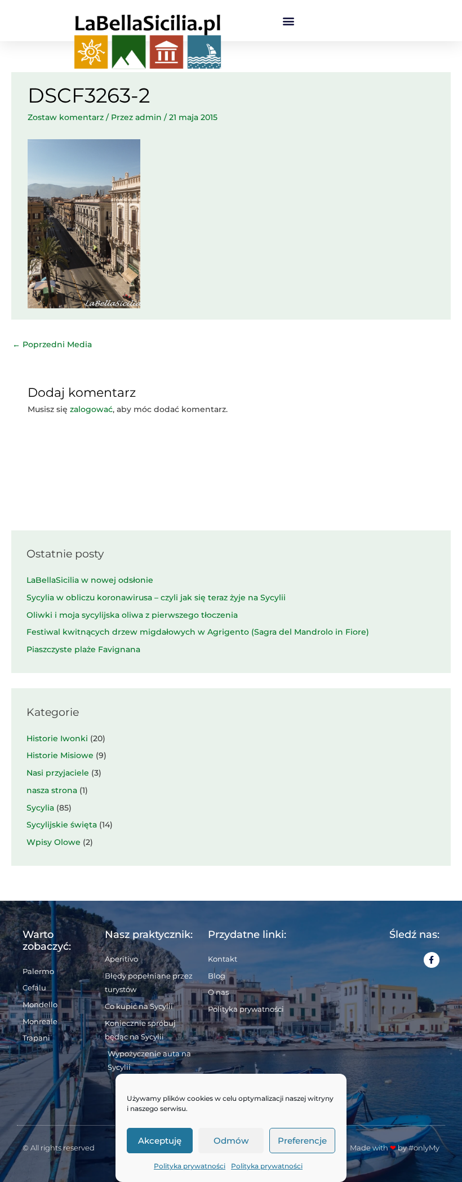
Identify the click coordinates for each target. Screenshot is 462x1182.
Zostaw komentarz (66, 117)
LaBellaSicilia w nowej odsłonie (89, 580)
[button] (288, 20)
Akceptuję (159, 1140)
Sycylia (40, 807)
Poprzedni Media (52, 344)
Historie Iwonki (57, 738)
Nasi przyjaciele (57, 772)
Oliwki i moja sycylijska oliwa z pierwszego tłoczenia (132, 614)
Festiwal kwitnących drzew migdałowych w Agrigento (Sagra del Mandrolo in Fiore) (197, 631)
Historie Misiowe (60, 755)
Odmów (231, 1140)
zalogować (91, 409)
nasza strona (51, 790)
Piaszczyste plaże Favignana (83, 649)
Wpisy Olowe (53, 842)
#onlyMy (423, 1147)
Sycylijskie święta (61, 824)
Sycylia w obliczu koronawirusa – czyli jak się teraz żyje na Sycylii (156, 597)
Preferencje (302, 1140)
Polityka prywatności (189, 1166)
